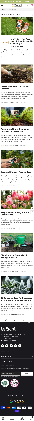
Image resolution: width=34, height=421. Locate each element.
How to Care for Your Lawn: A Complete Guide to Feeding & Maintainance (17, 42)
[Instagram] (6, 345)
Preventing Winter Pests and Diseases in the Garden (15, 130)
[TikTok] (11, 345)
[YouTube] (15, 345)
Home (3, 9)
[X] (19, 345)
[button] (17, 401)
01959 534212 (8, 338)
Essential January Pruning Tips (16, 172)
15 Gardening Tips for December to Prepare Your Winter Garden (16, 299)
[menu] (2, 6)
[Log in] (27, 5)
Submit (27, 373)
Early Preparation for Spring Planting (15, 87)
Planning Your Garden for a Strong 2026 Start (14, 256)
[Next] (29, 321)
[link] (12, 418)
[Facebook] (2, 345)
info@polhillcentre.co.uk (11, 340)
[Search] (7, 6)
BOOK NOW (28, 1)
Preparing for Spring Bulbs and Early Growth (16, 213)
